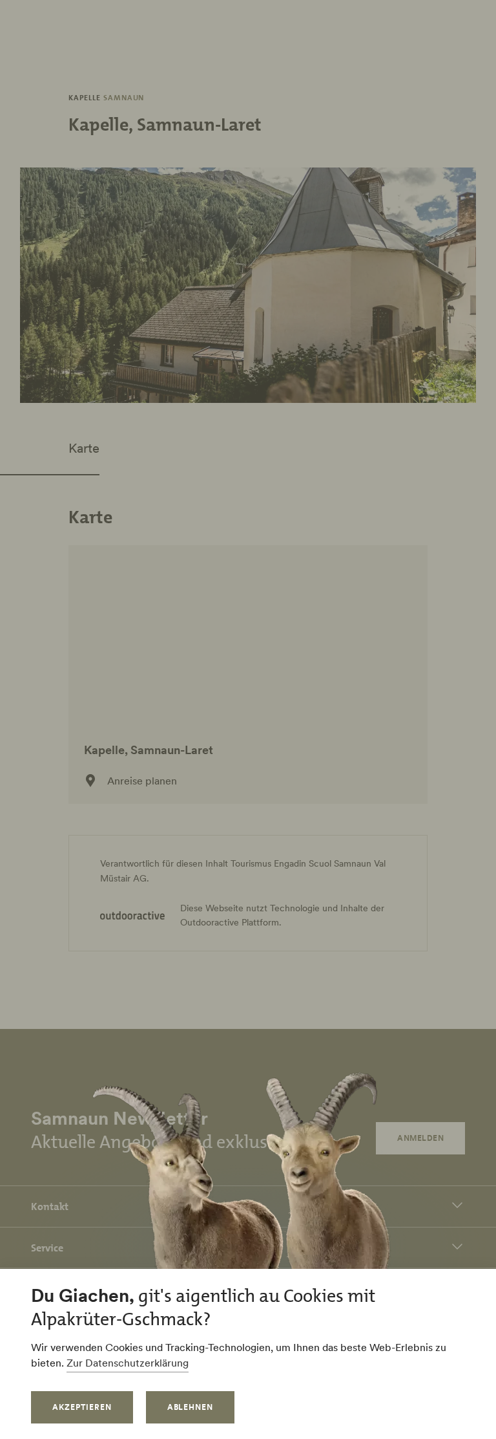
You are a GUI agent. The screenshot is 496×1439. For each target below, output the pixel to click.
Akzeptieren (82, 1407)
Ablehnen (190, 1407)
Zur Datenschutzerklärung (128, 1362)
